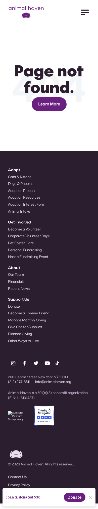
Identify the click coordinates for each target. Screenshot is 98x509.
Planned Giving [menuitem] (20, 334)
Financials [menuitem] (16, 281)
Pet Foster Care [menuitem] (21, 243)
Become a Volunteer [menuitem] (24, 229)
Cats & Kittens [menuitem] (19, 177)
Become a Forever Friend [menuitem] (28, 313)
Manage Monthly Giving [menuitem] (27, 320)
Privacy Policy (19, 485)
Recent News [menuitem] (19, 288)
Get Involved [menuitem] (19, 222)
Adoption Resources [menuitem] (24, 197)
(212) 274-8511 (19, 381)
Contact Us (17, 477)
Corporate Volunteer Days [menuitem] (29, 236)
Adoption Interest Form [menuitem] (26, 204)
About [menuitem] (14, 268)
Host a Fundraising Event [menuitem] (28, 256)
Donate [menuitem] (14, 306)
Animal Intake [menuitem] (19, 211)
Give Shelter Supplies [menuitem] (25, 327)
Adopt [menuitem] (14, 170)
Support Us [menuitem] (18, 299)
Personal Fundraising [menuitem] (25, 250)
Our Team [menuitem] (16, 274)
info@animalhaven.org (53, 381)
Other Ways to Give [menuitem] (23, 341)
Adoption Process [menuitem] (22, 190)
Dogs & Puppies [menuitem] (20, 183)
